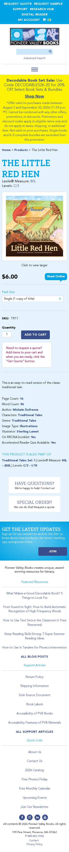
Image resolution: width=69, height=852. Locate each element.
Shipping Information (34, 686)
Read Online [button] (56, 276)
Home (6, 150)
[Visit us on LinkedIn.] (37, 817)
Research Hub (42, 9)
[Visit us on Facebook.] (22, 817)
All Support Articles (34, 732)
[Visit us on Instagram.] (30, 817)
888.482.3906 (35, 836)
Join (53, 551)
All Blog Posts (34, 656)
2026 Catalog (34, 770)
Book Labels (34, 704)
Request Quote (18, 4)
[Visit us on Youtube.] (45, 817)
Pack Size (8, 292)
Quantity (9, 327)
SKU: (5, 318)
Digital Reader (35, 14)
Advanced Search (34, 58)
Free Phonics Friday (34, 779)
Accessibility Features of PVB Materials (34, 722)
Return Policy (34, 677)
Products (21, 150)
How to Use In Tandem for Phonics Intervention (34, 647)
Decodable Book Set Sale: (31, 81)
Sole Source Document (34, 695)
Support (20, 9)
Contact (34, 840)
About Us (34, 752)
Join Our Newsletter (34, 807)
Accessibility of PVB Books (34, 713)
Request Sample (48, 4)
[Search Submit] (50, 51)
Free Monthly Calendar (34, 788)
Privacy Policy (35, 844)
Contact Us (34, 761)
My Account (29, 20)
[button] (34, 69)
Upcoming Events (35, 797)
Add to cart (36, 334)
